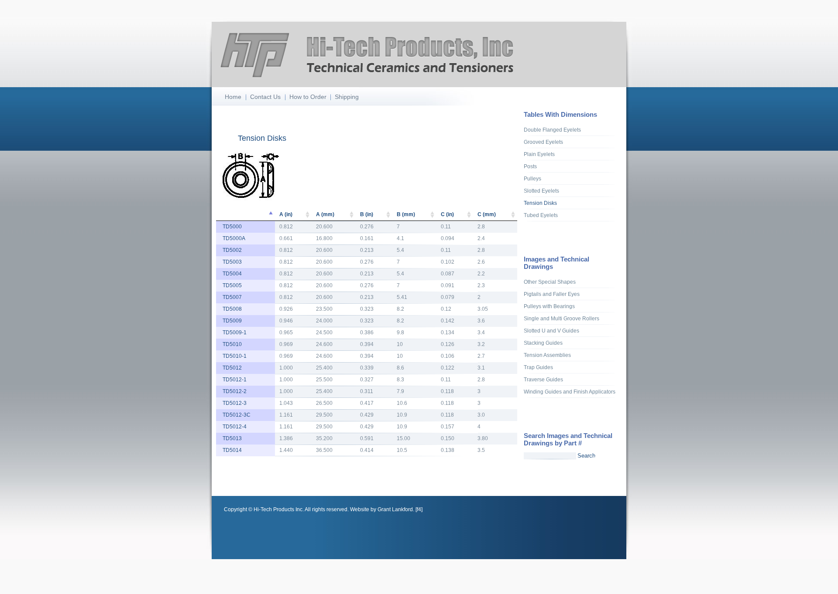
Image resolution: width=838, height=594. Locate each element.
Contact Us (265, 96)
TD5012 (232, 368)
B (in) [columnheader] (366, 214)
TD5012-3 (235, 403)
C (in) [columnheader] (447, 214)
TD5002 (232, 250)
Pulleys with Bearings (549, 306)
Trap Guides (538, 367)
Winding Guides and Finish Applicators (569, 392)
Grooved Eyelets (543, 142)
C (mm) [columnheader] (486, 214)
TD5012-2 (235, 391)
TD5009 (232, 321)
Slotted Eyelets (541, 191)
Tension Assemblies (547, 355)
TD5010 (232, 344)
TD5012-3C (237, 415)
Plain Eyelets (539, 154)
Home (233, 96)
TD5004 (232, 274)
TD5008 (232, 309)
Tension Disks (540, 203)
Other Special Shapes (550, 282)
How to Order (307, 96)
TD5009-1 (235, 332)
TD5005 (232, 285)
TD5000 (232, 227)
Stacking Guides (543, 343)
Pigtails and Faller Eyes (552, 294)
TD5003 (232, 262)
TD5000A (234, 238)
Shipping (347, 96)
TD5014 (232, 450)
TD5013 (232, 438)
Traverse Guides (543, 380)
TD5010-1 (235, 356)
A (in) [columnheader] (285, 214)
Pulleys (532, 179)
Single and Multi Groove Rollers (561, 319)
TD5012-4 (235, 427)
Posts (530, 166)
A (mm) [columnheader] (325, 214)
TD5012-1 (235, 380)
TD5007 (232, 297)
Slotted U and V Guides (551, 331)
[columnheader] (245, 215)
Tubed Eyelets (541, 215)
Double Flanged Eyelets (552, 130)
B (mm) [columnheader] (406, 214)
